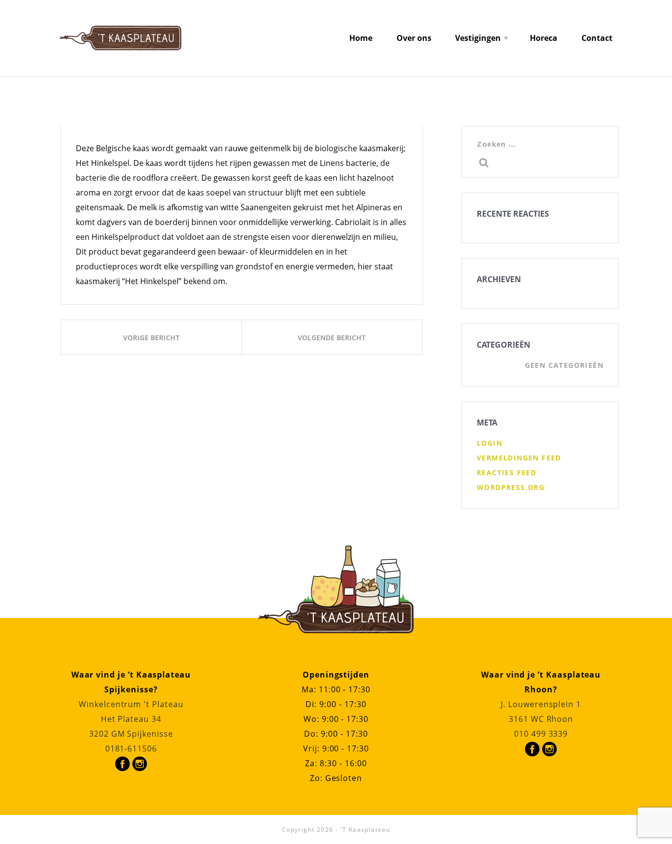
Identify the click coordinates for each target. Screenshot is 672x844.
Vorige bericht (151, 337)
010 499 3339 (541, 733)
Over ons (414, 37)
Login (489, 443)
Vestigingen (478, 37)
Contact (596, 37)
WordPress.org (511, 487)
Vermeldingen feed (519, 457)
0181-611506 (131, 748)
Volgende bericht (332, 337)
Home (360, 37)
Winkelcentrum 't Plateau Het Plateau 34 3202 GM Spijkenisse (131, 719)
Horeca (543, 37)
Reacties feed (506, 472)
